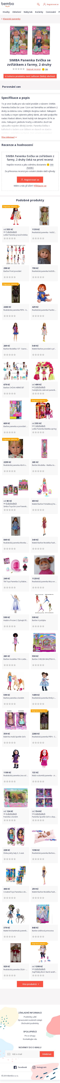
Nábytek (28, 12)
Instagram (41, 1067)
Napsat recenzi (34, 69)
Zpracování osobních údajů (30, 1020)
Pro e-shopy (30, 1035)
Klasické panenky (12, 18)
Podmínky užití (30, 1017)
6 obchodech (11, 503)
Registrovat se (53, 4)
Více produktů (29, 984)
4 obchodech (39, 969)
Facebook (22, 1067)
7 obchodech (11, 232)
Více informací (8, 137)
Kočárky (39, 12)
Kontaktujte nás (30, 1039)
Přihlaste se (40, 185)
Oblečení (16, 12)
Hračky (6, 12)
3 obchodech (39, 387)
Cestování (51, 12)
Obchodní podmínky (30, 1023)
